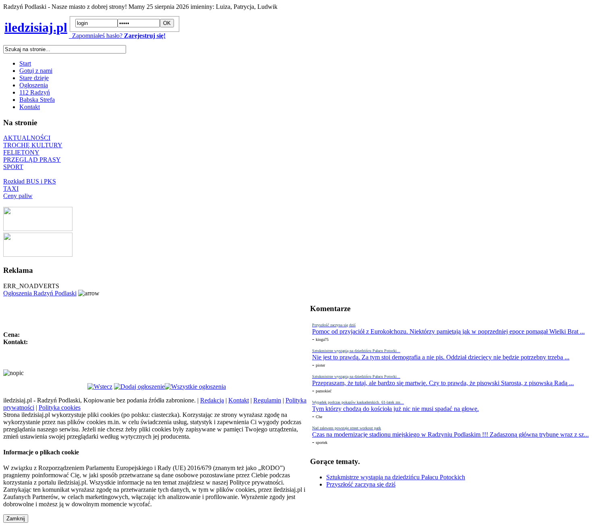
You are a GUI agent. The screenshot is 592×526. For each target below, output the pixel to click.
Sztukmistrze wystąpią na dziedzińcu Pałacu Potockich (395, 477)
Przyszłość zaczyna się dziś (360, 484)
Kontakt (29, 106)
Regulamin (267, 400)
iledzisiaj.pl (35, 27)
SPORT (13, 166)
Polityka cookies (60, 407)
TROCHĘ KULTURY (32, 145)
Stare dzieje (34, 77)
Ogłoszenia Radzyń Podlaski (40, 293)
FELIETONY (21, 152)
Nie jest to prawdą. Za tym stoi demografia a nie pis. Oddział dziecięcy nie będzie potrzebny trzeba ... (440, 357)
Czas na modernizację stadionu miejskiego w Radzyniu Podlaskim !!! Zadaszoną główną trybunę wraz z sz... (450, 434)
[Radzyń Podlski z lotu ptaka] (37, 228)
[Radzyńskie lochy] (37, 254)
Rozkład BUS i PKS (29, 181)
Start (25, 63)
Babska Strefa (37, 99)
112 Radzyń (34, 92)
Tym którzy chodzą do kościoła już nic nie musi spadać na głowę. (395, 408)
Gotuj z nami (35, 70)
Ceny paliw (18, 195)
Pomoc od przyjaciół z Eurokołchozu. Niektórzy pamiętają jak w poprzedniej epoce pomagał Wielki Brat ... (448, 331)
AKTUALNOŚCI (26, 137)
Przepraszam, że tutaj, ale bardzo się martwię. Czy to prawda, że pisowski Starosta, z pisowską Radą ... (443, 383)
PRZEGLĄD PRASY (32, 159)
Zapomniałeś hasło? (95, 35)
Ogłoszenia (33, 85)
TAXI (11, 188)
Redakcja (212, 400)
